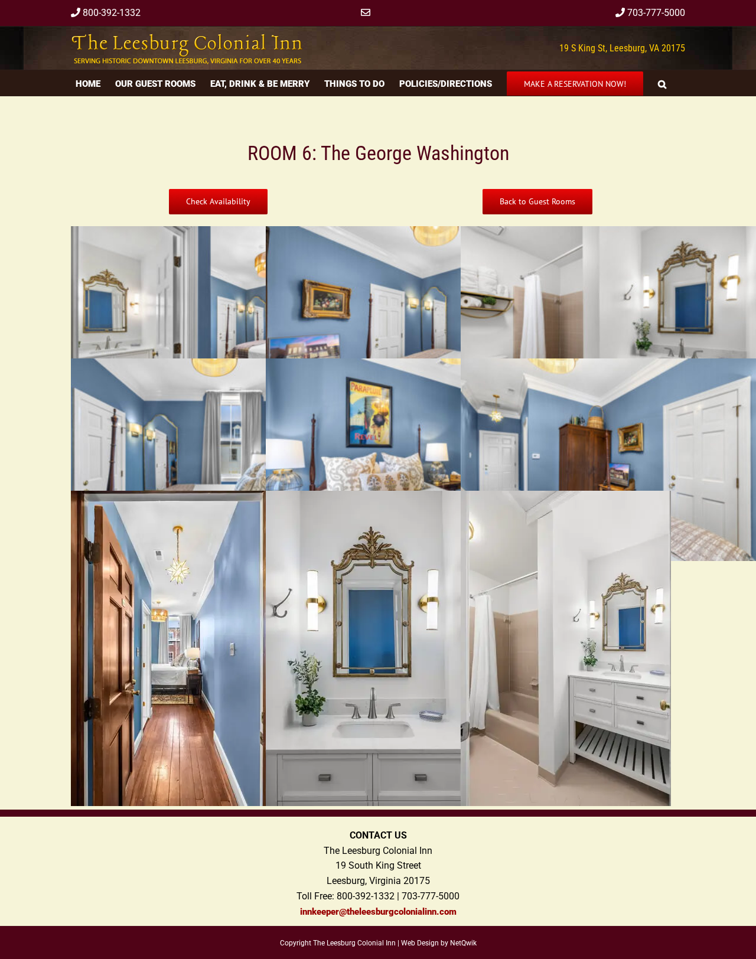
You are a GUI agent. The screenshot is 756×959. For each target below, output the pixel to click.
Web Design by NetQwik (439, 943)
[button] (662, 83)
